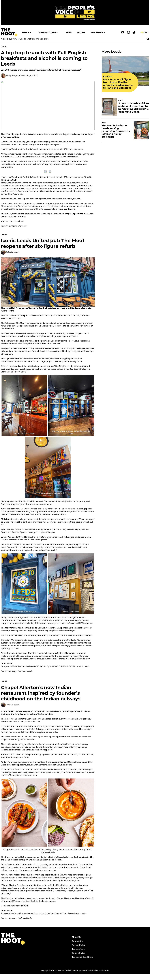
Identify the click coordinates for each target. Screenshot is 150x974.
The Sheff (96, 32)
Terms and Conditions (82, 957)
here (21, 221)
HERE (25, 906)
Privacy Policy (78, 945)
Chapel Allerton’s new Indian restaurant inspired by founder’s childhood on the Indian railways (45, 666)
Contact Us (77, 941)
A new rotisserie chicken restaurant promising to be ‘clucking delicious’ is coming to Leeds (43, 913)
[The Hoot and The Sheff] (9, 32)
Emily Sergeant (13, 75)
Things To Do (47, 32)
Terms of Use (78, 949)
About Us (76, 937)
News (25, 32)
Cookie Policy (78, 953)
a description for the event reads (62, 157)
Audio (81, 32)
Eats (69, 32)
